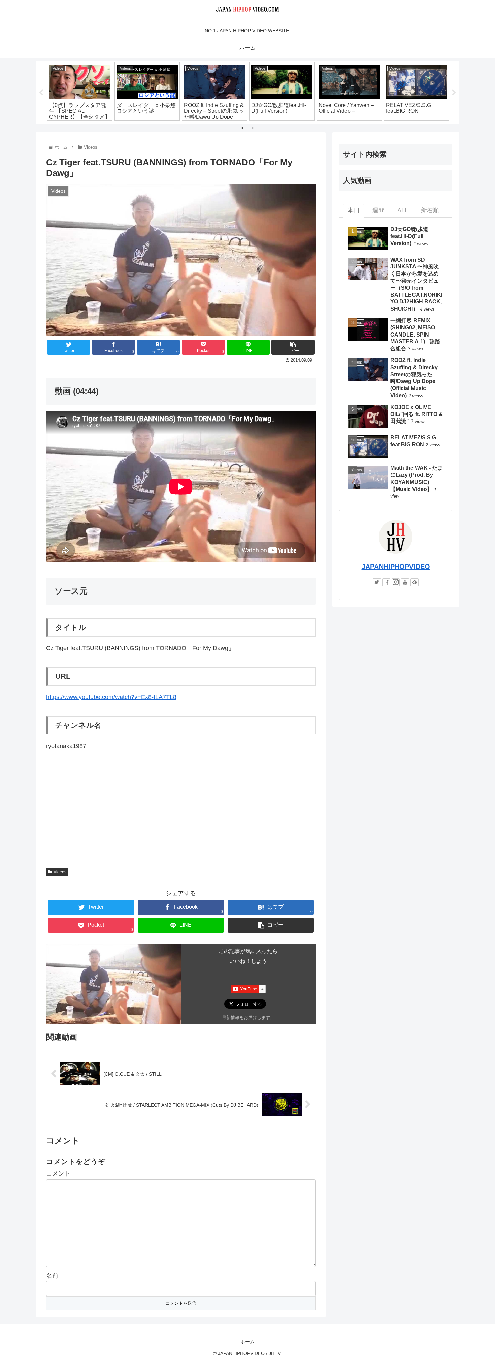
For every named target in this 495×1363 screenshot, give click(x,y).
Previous (41, 92)
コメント (58, 1173)
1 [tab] (242, 128)
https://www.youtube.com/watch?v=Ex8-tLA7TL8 (111, 697)
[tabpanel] (79, 91)
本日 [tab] (354, 210)
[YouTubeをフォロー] (405, 582)
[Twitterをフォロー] (377, 582)
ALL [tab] (402, 210)
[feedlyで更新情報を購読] (414, 582)
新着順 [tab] (430, 210)
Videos (60, 872)
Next (454, 92)
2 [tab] (252, 128)
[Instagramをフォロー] (396, 582)
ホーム (247, 1341)
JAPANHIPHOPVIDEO (396, 566)
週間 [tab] (378, 210)
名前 (52, 1275)
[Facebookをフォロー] (386, 582)
